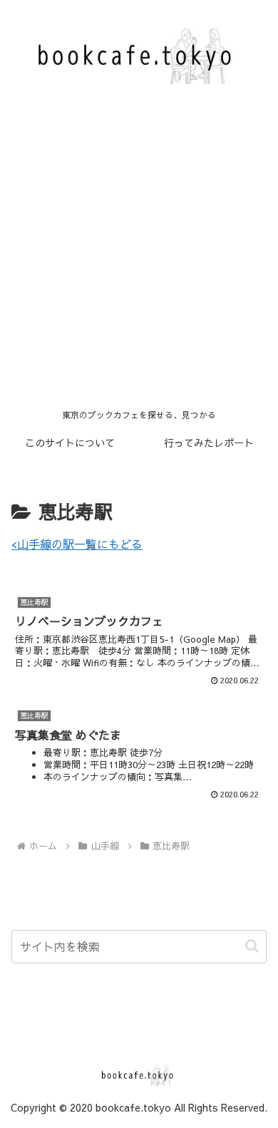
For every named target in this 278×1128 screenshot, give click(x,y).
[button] (252, 946)
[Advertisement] (139, 256)
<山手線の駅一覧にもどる (77, 544)
